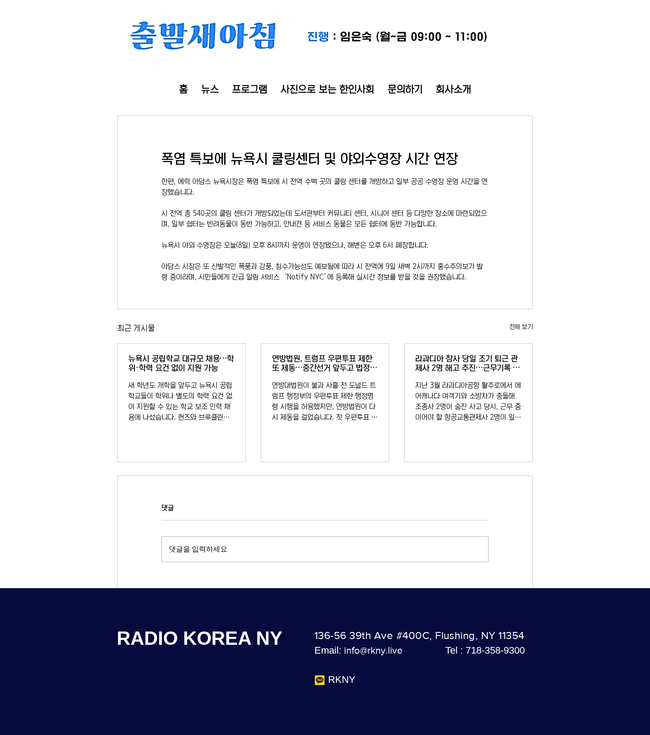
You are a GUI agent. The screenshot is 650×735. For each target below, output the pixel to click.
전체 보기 (521, 327)
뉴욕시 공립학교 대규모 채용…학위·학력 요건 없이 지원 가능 (181, 363)
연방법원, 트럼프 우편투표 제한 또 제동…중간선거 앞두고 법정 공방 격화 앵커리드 (322, 364)
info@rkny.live (373, 650)
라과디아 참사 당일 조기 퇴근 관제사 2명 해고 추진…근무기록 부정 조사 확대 (467, 364)
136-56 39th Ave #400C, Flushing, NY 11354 (419, 635)
